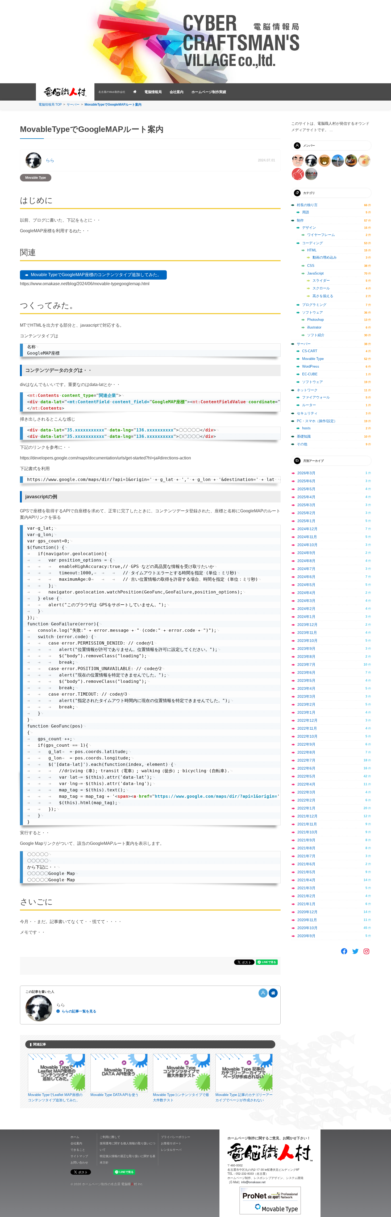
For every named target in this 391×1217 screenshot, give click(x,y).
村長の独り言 (307, 205)
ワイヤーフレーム (321, 235)
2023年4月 (306, 688)
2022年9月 (306, 744)
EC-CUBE (310, 374)
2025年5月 (306, 489)
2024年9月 (306, 553)
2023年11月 (307, 632)
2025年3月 (306, 505)
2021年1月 (306, 904)
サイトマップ (79, 1156)
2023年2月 (306, 704)
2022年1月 (306, 808)
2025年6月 (306, 481)
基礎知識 (304, 436)
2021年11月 (307, 824)
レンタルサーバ (171, 1149)
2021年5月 (306, 872)
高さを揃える (323, 296)
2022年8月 (306, 752)
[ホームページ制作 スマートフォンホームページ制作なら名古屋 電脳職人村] (134, 92)
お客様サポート (171, 1143)
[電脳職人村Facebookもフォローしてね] (344, 951)
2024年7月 (306, 569)
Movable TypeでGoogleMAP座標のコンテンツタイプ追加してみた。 (96, 274)
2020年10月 (307, 928)
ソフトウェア (312, 312)
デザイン (309, 228)
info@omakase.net (253, 1182)
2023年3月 (306, 696)
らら (50, 160)
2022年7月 (306, 760)
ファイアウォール (316, 397)
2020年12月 (307, 912)
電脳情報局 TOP (50, 104)
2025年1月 (306, 521)
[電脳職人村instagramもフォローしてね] (366, 951)
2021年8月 (306, 848)
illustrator (314, 327)
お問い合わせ (79, 1162)
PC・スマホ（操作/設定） (317, 421)
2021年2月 (306, 896)
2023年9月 (306, 648)
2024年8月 (306, 561)
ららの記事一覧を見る (79, 1011)
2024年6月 (306, 577)
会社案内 (177, 92)
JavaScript (315, 273)
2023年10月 (307, 640)
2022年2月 (306, 800)
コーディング (312, 243)
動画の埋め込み (325, 257)
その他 (302, 444)
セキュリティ (307, 413)
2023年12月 (307, 624)
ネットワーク (307, 390)
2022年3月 (306, 792)
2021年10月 (307, 832)
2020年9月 (306, 936)
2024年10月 (307, 545)
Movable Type (35, 178)
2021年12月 (307, 816)
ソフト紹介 (316, 335)
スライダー (321, 281)
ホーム (74, 1137)
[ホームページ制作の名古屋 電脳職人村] (270, 1152)
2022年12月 (307, 720)
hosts (306, 428)
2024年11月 (307, 537)
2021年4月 (306, 880)
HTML (312, 250)
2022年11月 (307, 728)
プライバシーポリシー (175, 1137)
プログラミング (314, 305)
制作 (300, 220)
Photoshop (315, 320)
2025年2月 (306, 513)
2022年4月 (306, 784)
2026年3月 (306, 473)
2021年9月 (306, 840)
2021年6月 (306, 864)
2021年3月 (306, 888)
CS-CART (309, 351)
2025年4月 (306, 497)
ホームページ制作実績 (209, 92)
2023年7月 (306, 664)
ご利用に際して (110, 1137)
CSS (310, 266)
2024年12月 (307, 529)
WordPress (310, 366)
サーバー (73, 104)
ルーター (309, 405)
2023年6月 (306, 672)
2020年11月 (307, 920)
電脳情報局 (153, 92)
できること (77, 1149)
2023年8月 (306, 656)
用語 (305, 212)
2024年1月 (306, 616)
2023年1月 (306, 712)
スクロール (321, 288)
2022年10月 (307, 736)
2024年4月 (306, 593)
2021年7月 (306, 856)
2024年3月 (306, 601)
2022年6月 (306, 768)
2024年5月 (306, 585)
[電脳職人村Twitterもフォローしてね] (355, 951)
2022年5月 (306, 776)
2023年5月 (306, 680)
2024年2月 (306, 609)
